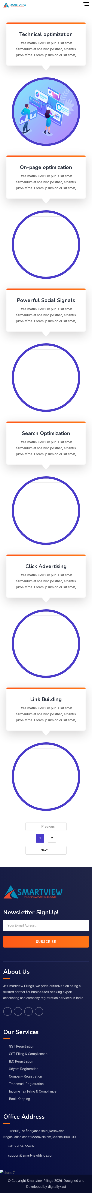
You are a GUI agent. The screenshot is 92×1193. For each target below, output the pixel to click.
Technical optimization (46, 34)
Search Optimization (46, 433)
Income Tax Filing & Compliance (32, 1091)
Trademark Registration (26, 1084)
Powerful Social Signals (46, 300)
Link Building (46, 699)
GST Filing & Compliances (28, 1054)
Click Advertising (46, 566)
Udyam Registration (23, 1069)
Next (43, 850)
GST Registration (21, 1046)
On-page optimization (46, 167)
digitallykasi (57, 1187)
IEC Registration (21, 1061)
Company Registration (25, 1076)
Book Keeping (19, 1099)
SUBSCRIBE (46, 942)
